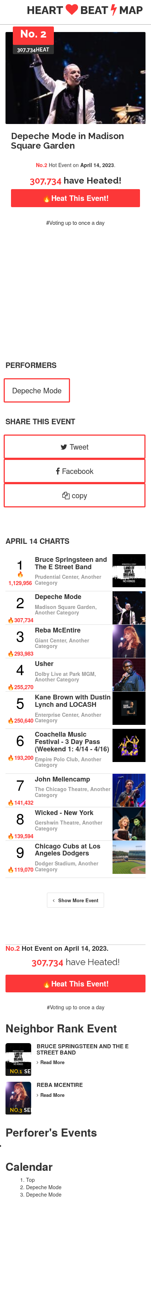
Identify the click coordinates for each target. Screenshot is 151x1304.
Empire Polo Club (56, 759)
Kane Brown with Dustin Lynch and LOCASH (73, 700)
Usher (44, 663)
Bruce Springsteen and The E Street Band (71, 562)
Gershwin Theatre (57, 822)
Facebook (76, 470)
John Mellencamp (62, 779)
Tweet (78, 446)
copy (78, 495)
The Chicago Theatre (61, 789)
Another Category (57, 612)
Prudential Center (56, 576)
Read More (52, 1062)
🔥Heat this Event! (75, 197)
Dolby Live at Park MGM (65, 673)
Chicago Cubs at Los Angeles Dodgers (67, 849)
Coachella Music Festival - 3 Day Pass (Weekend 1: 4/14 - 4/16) (72, 741)
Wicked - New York (64, 812)
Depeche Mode (37, 390)
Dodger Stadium (55, 863)
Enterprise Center (56, 714)
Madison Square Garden (65, 606)
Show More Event (78, 900)
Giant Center (50, 640)
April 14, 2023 (97, 165)
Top (30, 1179)
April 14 (21, 540)
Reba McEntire (58, 630)
